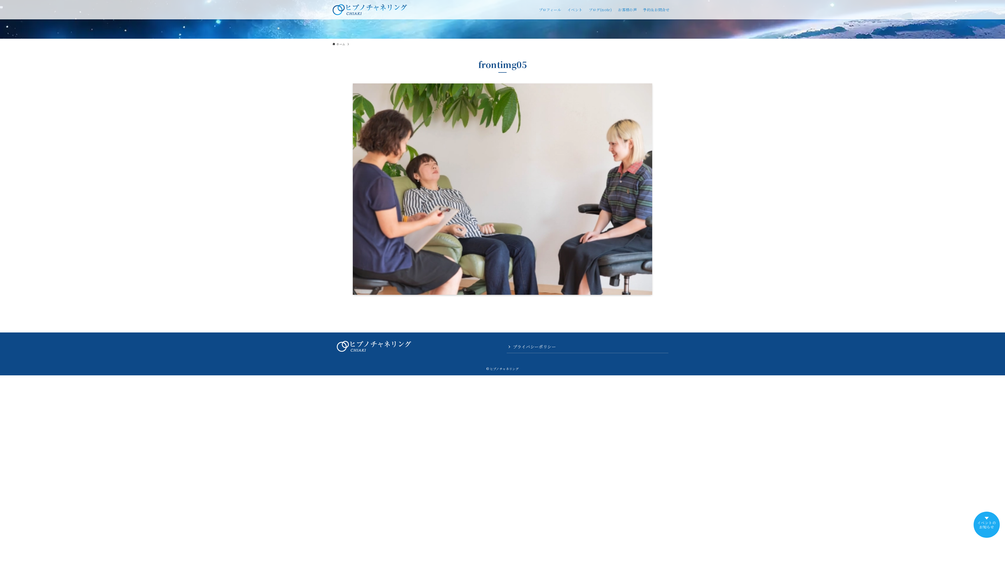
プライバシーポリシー (534, 347)
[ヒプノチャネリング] (369, 9)
